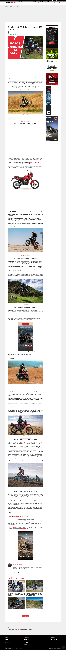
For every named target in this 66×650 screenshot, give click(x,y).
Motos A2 (25, 644)
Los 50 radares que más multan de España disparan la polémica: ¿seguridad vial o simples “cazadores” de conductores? (16, 598)
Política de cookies (57, 648)
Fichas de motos (20, 2)
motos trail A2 (14, 527)
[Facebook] (8, 34)
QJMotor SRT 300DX (25, 206)
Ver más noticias (25, 616)
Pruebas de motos (27, 2)
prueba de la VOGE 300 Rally (35, 162)
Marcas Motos (34, 2)
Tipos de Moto (41, 2)
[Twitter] (13, 34)
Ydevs (21, 648)
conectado (19, 629)
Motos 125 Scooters (27, 642)
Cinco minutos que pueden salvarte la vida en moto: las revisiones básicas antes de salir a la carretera (16, 582)
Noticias (10, 6)
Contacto (6, 639)
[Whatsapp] (11, 34)
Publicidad (7, 642)
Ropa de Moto (48, 2)
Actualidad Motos (16, 6)
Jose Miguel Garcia (17, 564)
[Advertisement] (33, 15)
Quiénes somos (7, 641)
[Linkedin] (15, 34)
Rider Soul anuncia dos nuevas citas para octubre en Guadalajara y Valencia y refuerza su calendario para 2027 (34, 582)
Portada (7, 6)
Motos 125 (25, 641)
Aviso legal (51, 648)
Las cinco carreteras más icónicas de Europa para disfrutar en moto (34, 598)
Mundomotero (56, 2)
